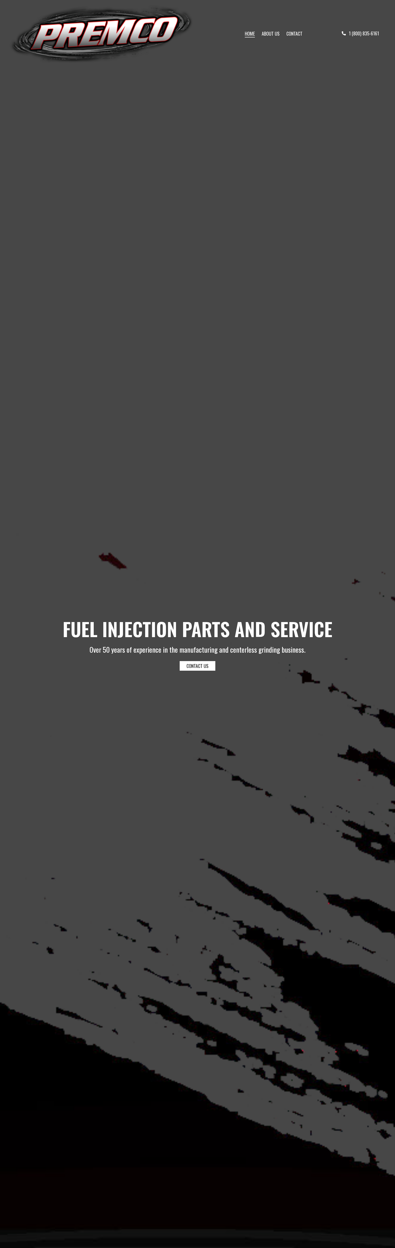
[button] (360, 33)
